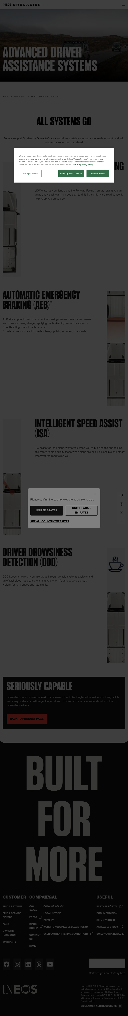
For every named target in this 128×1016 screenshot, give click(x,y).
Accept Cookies (98, 173)
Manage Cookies (30, 173)
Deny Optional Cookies (71, 173)
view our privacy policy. (82, 164)
